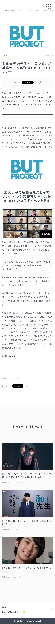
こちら (12, 355)
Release (6, 55)
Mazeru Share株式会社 (12, 612)
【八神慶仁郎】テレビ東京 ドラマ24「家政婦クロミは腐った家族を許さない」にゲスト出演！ (27, 475)
